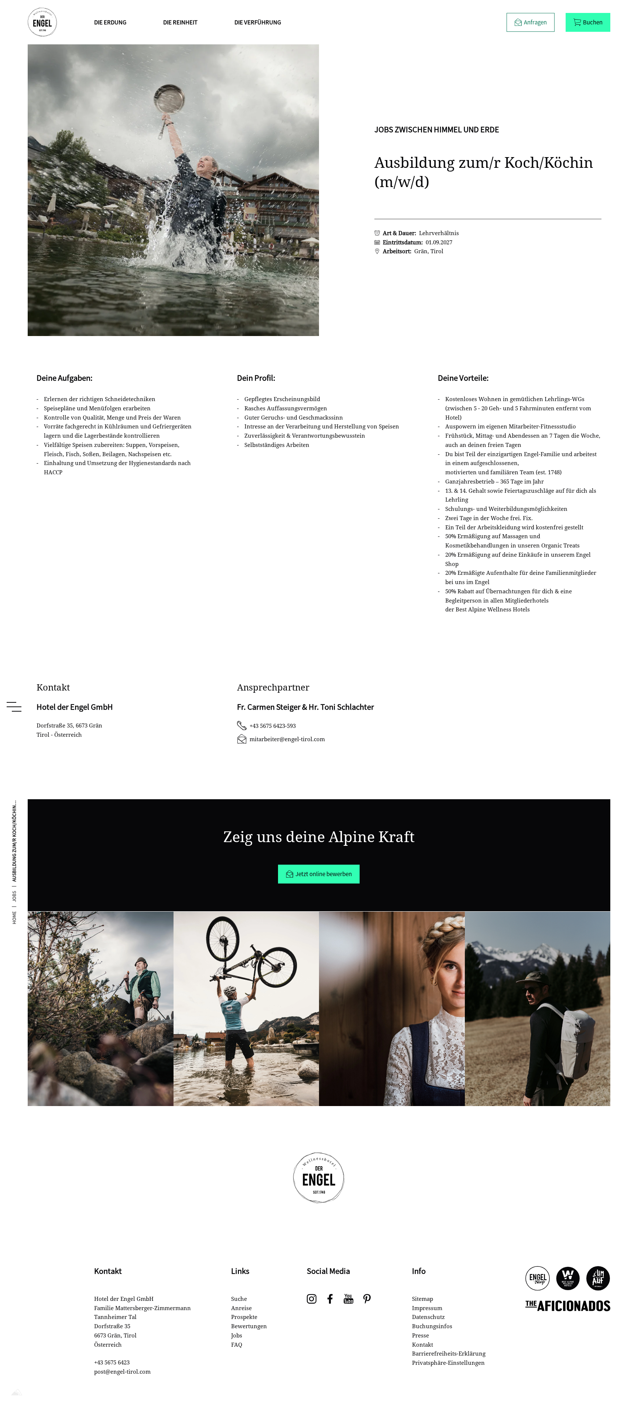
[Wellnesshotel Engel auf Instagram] (311, 1299)
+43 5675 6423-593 (273, 725)
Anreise (241, 1308)
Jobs (14, 896)
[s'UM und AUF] (598, 1279)
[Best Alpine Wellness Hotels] (568, 1279)
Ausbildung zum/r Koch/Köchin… (14, 841)
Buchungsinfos (432, 1326)
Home (14, 917)
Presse (420, 1335)
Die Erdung (110, 22)
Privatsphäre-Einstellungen (448, 1362)
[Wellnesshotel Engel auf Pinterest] (367, 1299)
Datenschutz (428, 1316)
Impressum (427, 1308)
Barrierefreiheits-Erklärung (449, 1353)
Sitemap (422, 1298)
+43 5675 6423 (112, 1362)
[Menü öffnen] (14, 707)
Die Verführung (257, 22)
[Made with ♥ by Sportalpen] (16, 1392)
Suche (239, 1298)
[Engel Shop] (537, 1279)
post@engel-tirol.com (122, 1371)
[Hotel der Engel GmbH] (42, 22)
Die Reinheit (180, 22)
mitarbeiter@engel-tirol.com (287, 739)
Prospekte (244, 1316)
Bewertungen (249, 1326)
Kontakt (422, 1344)
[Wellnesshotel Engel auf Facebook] (330, 1299)
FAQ (236, 1344)
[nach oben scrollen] (619, 1374)
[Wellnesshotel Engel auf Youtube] (348, 1299)
